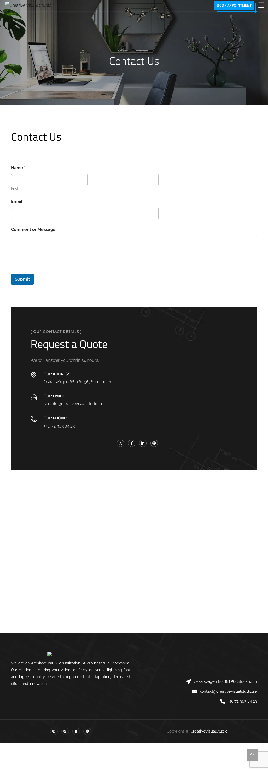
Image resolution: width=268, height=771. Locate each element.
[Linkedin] (76, 731)
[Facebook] (65, 731)
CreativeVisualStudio (209, 731)
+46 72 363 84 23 (59, 426)
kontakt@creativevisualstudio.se (73, 403)
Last (91, 189)
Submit (22, 279)
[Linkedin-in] (143, 443)
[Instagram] (120, 443)
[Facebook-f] (131, 443)
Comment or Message (33, 229)
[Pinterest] (154, 443)
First (14, 189)
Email (18, 201)
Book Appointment (234, 5)
